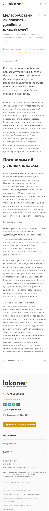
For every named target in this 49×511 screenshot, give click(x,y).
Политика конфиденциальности (16, 490)
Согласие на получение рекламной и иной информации (20, 500)
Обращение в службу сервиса (20, 424)
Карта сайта (8, 509)
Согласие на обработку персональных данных (22, 494)
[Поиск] (44, 4)
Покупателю (9, 443)
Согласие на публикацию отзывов (17, 505)
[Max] (18, 404)
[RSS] (39, 15)
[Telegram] (9, 404)
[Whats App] (13, 404)
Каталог (7, 452)
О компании (9, 435)
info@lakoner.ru (14, 410)
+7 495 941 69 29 (15, 394)
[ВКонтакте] (5, 404)
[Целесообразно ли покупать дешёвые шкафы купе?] (24, 50)
